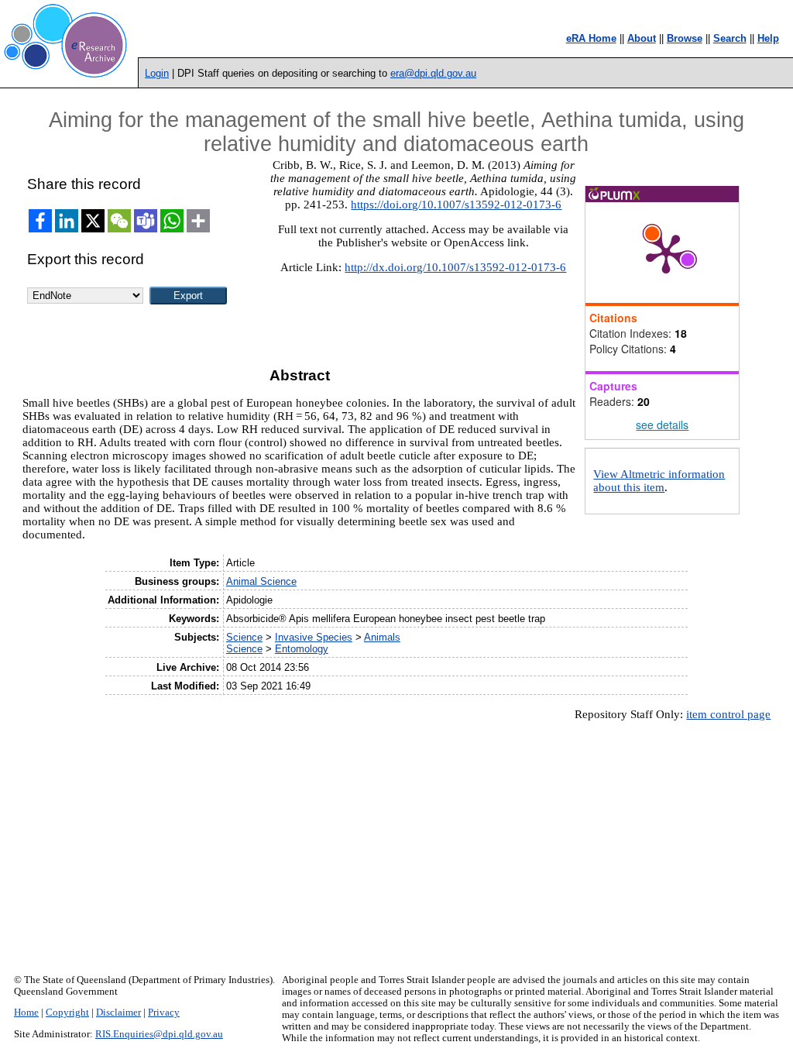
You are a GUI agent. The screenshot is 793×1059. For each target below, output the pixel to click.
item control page (728, 714)
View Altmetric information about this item (659, 480)
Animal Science (261, 581)
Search (730, 38)
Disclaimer (118, 1012)
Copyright (67, 1012)
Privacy (164, 1012)
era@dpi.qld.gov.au (433, 73)
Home (26, 1012)
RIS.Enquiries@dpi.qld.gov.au (159, 1034)
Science (244, 637)
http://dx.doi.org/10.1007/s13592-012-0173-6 (455, 267)
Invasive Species (313, 637)
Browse (684, 38)
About (641, 38)
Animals (382, 637)
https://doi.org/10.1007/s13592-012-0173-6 (456, 204)
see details (662, 424)
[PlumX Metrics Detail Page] (666, 252)
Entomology (301, 649)
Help (768, 38)
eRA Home (591, 38)
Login (157, 73)
